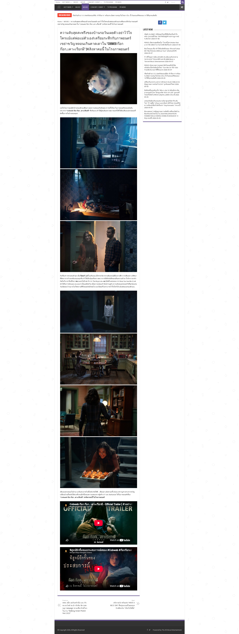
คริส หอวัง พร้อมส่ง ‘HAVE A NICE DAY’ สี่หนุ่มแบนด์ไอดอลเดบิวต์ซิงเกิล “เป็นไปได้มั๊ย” (122, 604)
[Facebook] (165, 2)
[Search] (183, 2)
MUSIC (76, 2)
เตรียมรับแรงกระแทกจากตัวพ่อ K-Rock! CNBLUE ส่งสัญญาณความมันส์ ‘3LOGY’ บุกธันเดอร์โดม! (107, 15)
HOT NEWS (66, 2)
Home (58, 2)
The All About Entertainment (172, 630)
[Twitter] (168, 2)
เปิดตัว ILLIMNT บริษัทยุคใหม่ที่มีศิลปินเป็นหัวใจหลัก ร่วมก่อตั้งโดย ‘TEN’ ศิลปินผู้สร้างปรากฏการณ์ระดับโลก (161, 36)
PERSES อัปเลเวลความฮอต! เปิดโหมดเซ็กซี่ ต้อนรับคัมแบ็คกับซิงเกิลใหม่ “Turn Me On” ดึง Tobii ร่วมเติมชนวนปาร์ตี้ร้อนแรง (161, 67)
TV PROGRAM (108, 2)
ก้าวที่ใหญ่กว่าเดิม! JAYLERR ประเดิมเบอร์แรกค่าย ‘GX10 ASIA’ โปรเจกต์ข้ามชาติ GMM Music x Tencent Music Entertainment (161, 59)
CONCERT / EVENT (94, 2)
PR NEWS (118, 2)
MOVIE (83, 2)
